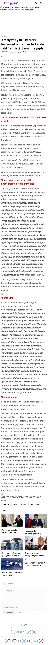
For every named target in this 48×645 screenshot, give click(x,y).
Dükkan (23, 504)
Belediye (6, 504)
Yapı (4, 510)
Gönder (9, 612)
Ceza (15, 504)
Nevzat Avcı (34, 504)
